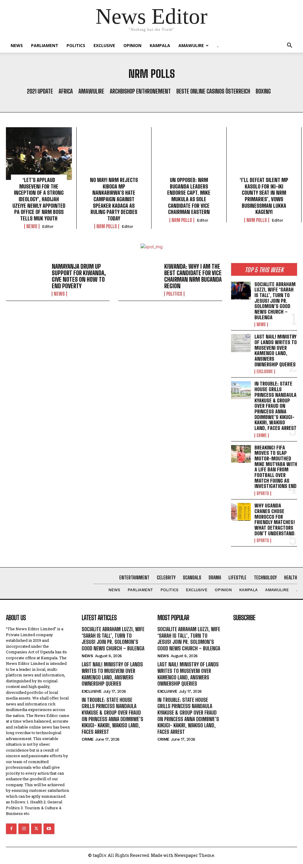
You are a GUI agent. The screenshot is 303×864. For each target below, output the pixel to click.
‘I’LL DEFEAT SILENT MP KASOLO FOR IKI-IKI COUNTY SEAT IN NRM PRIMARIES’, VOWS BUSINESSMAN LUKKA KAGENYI (264, 196)
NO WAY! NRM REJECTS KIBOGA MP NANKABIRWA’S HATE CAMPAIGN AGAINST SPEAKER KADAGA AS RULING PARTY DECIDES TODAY (114, 199)
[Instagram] (23, 828)
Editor (48, 226)
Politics (76, 45)
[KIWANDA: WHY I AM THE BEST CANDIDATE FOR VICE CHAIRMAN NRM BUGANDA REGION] (139, 279)
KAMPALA (160, 45)
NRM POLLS (106, 226)
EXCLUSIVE (104, 45)
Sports (263, 493)
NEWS (17, 45)
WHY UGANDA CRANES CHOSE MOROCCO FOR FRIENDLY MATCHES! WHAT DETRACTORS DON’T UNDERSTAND (274, 519)
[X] (36, 828)
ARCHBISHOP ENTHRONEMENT (140, 91)
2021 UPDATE (40, 91)
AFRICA (66, 91)
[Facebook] (11, 828)
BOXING (263, 91)
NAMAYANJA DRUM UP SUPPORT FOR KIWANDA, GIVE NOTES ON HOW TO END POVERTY (79, 276)
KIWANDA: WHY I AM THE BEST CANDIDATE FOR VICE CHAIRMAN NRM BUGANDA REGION (193, 276)
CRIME (262, 435)
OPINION (132, 45)
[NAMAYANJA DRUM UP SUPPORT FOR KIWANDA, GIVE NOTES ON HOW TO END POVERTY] (26, 279)
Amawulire (191, 45)
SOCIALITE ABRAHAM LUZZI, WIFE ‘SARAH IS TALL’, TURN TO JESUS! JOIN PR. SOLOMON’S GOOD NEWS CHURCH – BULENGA (275, 300)
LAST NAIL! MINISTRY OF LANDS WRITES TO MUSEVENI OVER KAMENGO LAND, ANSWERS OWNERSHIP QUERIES (275, 350)
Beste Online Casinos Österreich (213, 91)
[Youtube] (48, 828)
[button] (289, 46)
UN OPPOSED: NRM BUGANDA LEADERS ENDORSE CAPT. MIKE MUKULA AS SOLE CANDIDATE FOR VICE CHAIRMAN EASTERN (188, 196)
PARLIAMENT (44, 45)
